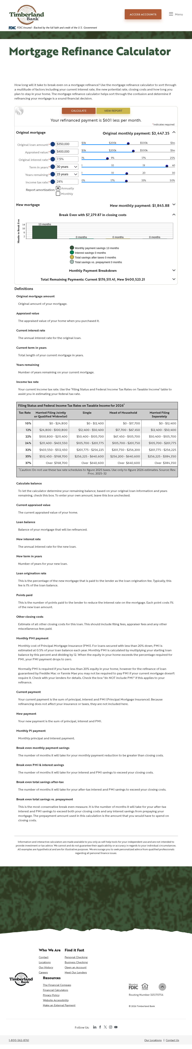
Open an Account (76, 967)
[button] (96, 133)
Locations (45, 962)
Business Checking (76, 962)
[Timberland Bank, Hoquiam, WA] (27, 11)
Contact (43, 957)
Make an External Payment (59, 1005)
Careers (43, 972)
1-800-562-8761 (19, 1040)
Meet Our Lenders (76, 972)
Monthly (67, 193)
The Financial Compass (57, 985)
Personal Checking (76, 957)
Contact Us (172, 1040)
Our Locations (153, 1040)
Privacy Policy (51, 995)
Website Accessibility (56, 1000)
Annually (67, 188)
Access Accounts (143, 14)
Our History (46, 967)
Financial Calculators (55, 990)
